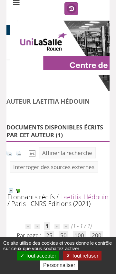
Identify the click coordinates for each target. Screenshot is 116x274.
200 (97, 235)
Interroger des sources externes (53, 167)
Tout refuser (84, 256)
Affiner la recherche (67, 152)
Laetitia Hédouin (84, 196)
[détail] (11, 190)
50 (63, 235)
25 (49, 235)
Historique (71, 9)
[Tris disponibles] (32, 152)
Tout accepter (40, 256)
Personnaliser (59, 265)
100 (79, 235)
